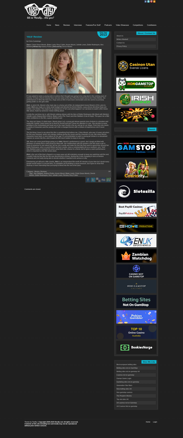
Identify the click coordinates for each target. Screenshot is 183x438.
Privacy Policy (122, 46)
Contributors (151, 25)
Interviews (78, 25)
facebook (88, 180)
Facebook (145, 1)
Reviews (66, 25)
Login (155, 422)
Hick (50, 175)
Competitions (138, 25)
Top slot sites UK (123, 399)
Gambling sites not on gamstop (128, 382)
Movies (37, 171)
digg (103, 180)
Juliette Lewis (57, 175)
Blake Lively (70, 173)
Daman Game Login (124, 378)
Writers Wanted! (122, 39)
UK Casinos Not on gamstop (127, 406)
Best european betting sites (126, 364)
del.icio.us (98, 180)
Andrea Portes (49, 173)
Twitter (148, 1)
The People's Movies (124, 396)
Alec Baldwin (38, 173)
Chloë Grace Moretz (82, 173)
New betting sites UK (124, 389)
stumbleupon (108, 180)
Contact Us (121, 43)
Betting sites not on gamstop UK (128, 371)
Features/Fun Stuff (93, 25)
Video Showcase (122, 25)
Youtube (151, 1)
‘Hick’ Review (34, 36)
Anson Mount (60, 173)
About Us (120, 36)
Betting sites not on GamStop (127, 368)
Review (66, 175)
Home (48, 25)
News (57, 25)
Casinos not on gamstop (125, 375)
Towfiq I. (35, 422)
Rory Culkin (73, 175)
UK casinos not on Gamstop (127, 403)
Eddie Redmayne (41, 175)
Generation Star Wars (124, 385)
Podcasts (108, 25)
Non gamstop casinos (124, 392)
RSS (154, 1)
